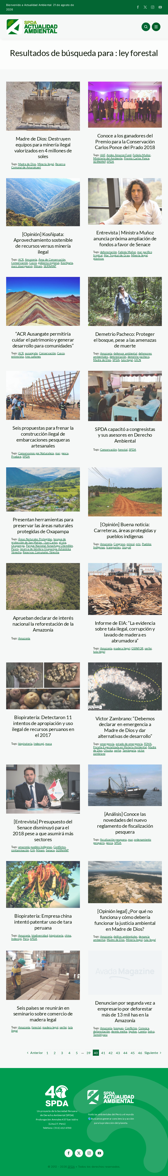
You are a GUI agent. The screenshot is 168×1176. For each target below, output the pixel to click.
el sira (62, 542)
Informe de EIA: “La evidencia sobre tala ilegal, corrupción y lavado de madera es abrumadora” (125, 631)
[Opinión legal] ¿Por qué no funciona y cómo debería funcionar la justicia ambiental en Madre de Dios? (125, 920)
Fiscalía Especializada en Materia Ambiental (120, 747)
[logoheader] (31, 20)
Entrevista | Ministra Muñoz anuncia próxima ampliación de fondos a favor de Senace (125, 238)
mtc (138, 544)
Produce (16, 456)
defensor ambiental (125, 353)
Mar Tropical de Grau (117, 255)
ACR (21, 259)
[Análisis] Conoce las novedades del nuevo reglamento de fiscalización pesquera (125, 822)
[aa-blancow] (111, 1091)
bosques (119, 1028)
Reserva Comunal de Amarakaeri (38, 165)
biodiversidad (40, 935)
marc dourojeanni (21, 266)
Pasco (14, 549)
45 (133, 1053)
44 (125, 1053)
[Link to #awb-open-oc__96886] (146, 26)
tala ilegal (127, 360)
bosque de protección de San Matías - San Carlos (38, 540)
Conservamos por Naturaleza (36, 453)
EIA (32, 850)
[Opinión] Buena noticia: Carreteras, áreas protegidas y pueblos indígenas (125, 530)
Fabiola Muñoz (142, 155)
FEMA (148, 743)
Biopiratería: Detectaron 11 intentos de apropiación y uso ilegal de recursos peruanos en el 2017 (43, 726)
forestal (122, 449)
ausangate (31, 353)
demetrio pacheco (138, 356)
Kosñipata (67, 262)
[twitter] (145, 7)
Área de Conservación (52, 259)
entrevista (17, 356)
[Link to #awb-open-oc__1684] (156, 26)
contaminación (20, 850)
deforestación (108, 252)
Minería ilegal (45, 164)
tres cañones (33, 356)
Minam (38, 266)
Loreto (142, 1031)
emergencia (107, 743)
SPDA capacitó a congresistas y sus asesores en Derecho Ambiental (125, 435)
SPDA (110, 161)
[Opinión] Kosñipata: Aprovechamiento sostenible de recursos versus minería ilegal (43, 243)
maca (48, 743)
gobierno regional (48, 262)
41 (103, 1053)
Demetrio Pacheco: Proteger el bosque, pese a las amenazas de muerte (125, 340)
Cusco (33, 262)
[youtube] (160, 7)
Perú (26, 938)
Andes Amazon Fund (119, 155)
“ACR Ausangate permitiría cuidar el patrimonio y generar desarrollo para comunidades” (43, 340)
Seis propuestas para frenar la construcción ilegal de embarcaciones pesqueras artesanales (43, 436)
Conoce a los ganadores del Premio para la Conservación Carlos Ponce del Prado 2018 (125, 141)
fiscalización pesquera (113, 839)
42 (110, 1053)
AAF (102, 155)
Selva (151, 1031)
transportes (113, 547)
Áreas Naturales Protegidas (35, 539)
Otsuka (108, 750)
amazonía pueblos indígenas (35, 847)
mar (57, 453)
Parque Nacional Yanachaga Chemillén (49, 545)
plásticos (98, 258)
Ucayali (126, 547)
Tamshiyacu (100, 1034)
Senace (50, 850)
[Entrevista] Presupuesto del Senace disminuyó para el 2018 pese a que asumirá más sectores (43, 830)
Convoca (143, 1028)
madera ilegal (122, 648)
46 (140, 1053)
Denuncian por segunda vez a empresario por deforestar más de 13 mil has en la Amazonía (125, 1011)
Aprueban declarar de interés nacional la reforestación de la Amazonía (43, 624)
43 (118, 1053)
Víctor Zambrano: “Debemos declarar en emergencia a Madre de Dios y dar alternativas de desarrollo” (125, 727)
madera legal (50, 1027)
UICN (137, 360)
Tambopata (129, 750)
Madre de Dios (27, 164)
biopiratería (25, 743)
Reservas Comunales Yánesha (41, 552)
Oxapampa (18, 545)
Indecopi (39, 743)
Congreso (119, 544)
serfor (148, 648)
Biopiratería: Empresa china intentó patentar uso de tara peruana (43, 922)
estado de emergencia (129, 743)
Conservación (19, 262)
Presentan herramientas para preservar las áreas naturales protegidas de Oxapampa (43, 525)
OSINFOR (137, 648)
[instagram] (152, 7)
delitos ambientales (125, 936)
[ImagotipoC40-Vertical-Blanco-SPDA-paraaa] (57, 1086)
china (68, 935)
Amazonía (31, 259)
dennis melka (119, 1031)
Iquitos (133, 1031)
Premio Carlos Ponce (136, 158)
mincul (131, 544)
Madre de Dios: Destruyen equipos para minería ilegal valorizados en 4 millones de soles (43, 147)
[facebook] (138, 7)
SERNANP (99, 161)
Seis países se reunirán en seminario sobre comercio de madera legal (43, 1014)
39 (88, 1053)
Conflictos (59, 847)
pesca (64, 453)
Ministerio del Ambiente (108, 158)
